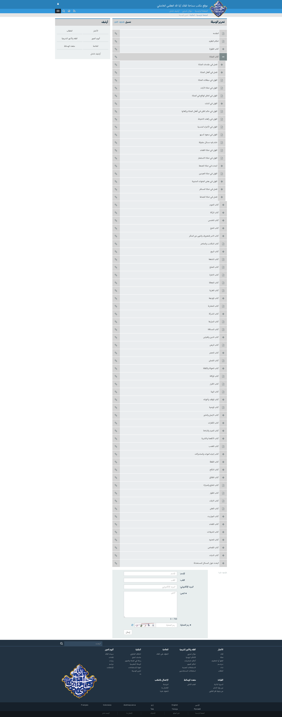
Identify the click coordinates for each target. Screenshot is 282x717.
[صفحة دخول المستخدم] (58, 4)
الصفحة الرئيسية (201, 11)
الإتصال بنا (129, 713)
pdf (116, 22)
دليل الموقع (176, 713)
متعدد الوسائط (190, 680)
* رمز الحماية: (185, 625)
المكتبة (192, 15)
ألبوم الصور (109, 649)
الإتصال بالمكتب (161, 680)
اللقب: (182, 580)
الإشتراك (152, 713)
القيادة (220, 680)
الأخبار (220, 649)
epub (122, 22)
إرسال (128, 632)
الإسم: (182, 573)
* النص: (183, 593)
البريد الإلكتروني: (186, 587)
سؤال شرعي (187, 11)
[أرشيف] (127, 674)
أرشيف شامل (174, 11)
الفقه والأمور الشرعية (188, 649)
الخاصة (165, 649)
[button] (58, 11)
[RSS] (74, 11)
